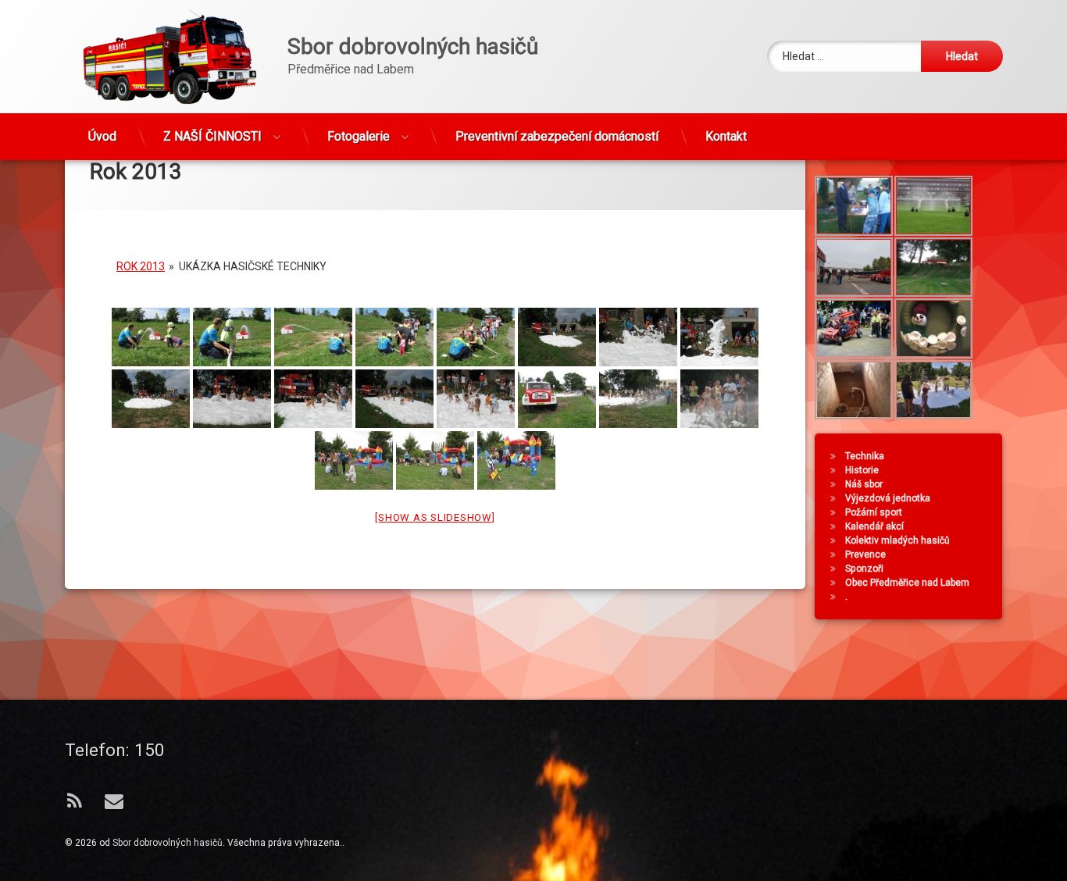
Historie (862, 470)
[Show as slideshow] (434, 517)
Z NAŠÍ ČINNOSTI (212, 136)
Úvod (102, 136)
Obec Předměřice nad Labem (907, 582)
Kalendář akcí (874, 526)
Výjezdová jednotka (887, 498)
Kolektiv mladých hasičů (897, 540)
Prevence (865, 554)
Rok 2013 (140, 266)
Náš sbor (864, 484)
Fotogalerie (358, 136)
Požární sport (873, 512)
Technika (864, 456)
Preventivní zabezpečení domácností (556, 136)
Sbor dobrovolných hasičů (167, 842)
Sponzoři (864, 568)
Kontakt (726, 136)
